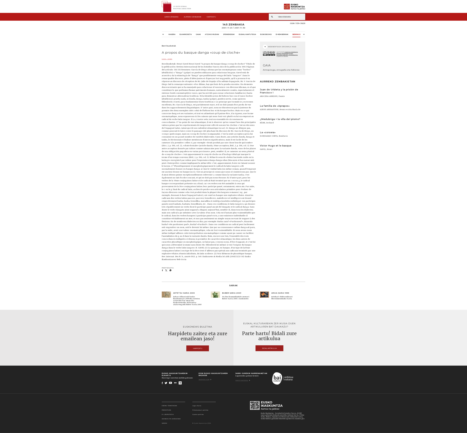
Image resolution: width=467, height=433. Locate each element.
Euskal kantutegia (247, 34)
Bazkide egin (204, 379)
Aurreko (192, 17)
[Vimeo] (180, 383)
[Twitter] (166, 382)
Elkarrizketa (186, 34)
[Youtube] (170, 382)
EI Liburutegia (168, 414)
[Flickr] (175, 382)
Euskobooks (266, 34)
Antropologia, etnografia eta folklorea (281, 70)
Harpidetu (211, 17)
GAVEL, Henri (167, 59)
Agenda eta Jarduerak (171, 419)
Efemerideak (229, 34)
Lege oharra (196, 405)
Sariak (164, 423)
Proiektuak (166, 410)
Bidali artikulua (269, 348)
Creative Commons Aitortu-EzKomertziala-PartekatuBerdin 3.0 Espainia (287, 53)
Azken (171, 17)
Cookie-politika (198, 414)
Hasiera (171, 34)
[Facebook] (162, 382)
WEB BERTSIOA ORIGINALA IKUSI (282, 47)
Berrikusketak (299, 34)
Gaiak (198, 34)
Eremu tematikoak (169, 405)
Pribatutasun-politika (200, 410)
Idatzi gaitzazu (241, 380)
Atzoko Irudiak (212, 34)
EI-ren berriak (282, 34)
